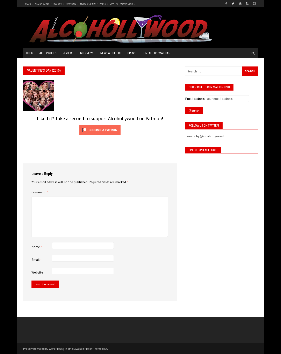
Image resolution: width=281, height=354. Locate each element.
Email (36, 259)
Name (36, 247)
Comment (39, 192)
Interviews (71, 3)
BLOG (28, 3)
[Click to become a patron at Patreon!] (100, 129)
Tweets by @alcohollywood (204, 136)
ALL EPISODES (42, 3)
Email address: (195, 99)
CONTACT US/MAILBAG (121, 3)
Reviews (57, 3)
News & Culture (87, 3)
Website (37, 272)
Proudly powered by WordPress (43, 349)
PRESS (103, 3)
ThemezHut (100, 349)
